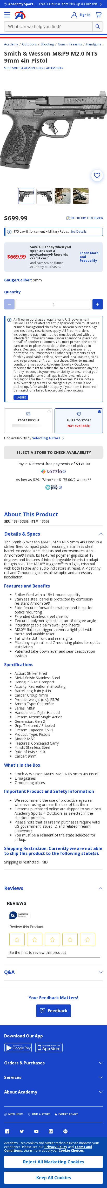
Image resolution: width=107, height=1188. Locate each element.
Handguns (93, 44)
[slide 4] (81, 196)
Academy (11, 44)
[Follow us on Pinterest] (65, 1131)
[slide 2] (44, 196)
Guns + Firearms (70, 44)
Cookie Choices (71, 1150)
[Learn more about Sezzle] (53, 471)
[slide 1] (26, 196)
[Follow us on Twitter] (22, 1131)
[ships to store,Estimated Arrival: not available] (79, 421)
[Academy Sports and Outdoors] (20, 15)
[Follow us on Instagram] (51, 1131)
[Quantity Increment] (97, 304)
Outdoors (29, 44)
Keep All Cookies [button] (53, 1177)
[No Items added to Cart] (99, 14)
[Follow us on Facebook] (7, 1131)
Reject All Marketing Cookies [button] (53, 1162)
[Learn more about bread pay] (53, 487)
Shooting (47, 44)
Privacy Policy (55, 1147)
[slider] (53, 129)
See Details (78, 231)
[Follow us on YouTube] (36, 1131)
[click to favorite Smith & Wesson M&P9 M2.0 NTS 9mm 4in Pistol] (97, 175)
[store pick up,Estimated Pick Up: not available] (28, 421)
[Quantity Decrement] (9, 304)
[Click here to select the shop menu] (7, 15)
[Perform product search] (97, 26)
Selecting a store (46, 438)
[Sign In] (74, 15)
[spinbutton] (53, 304)
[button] (90, 256)
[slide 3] (63, 196)
